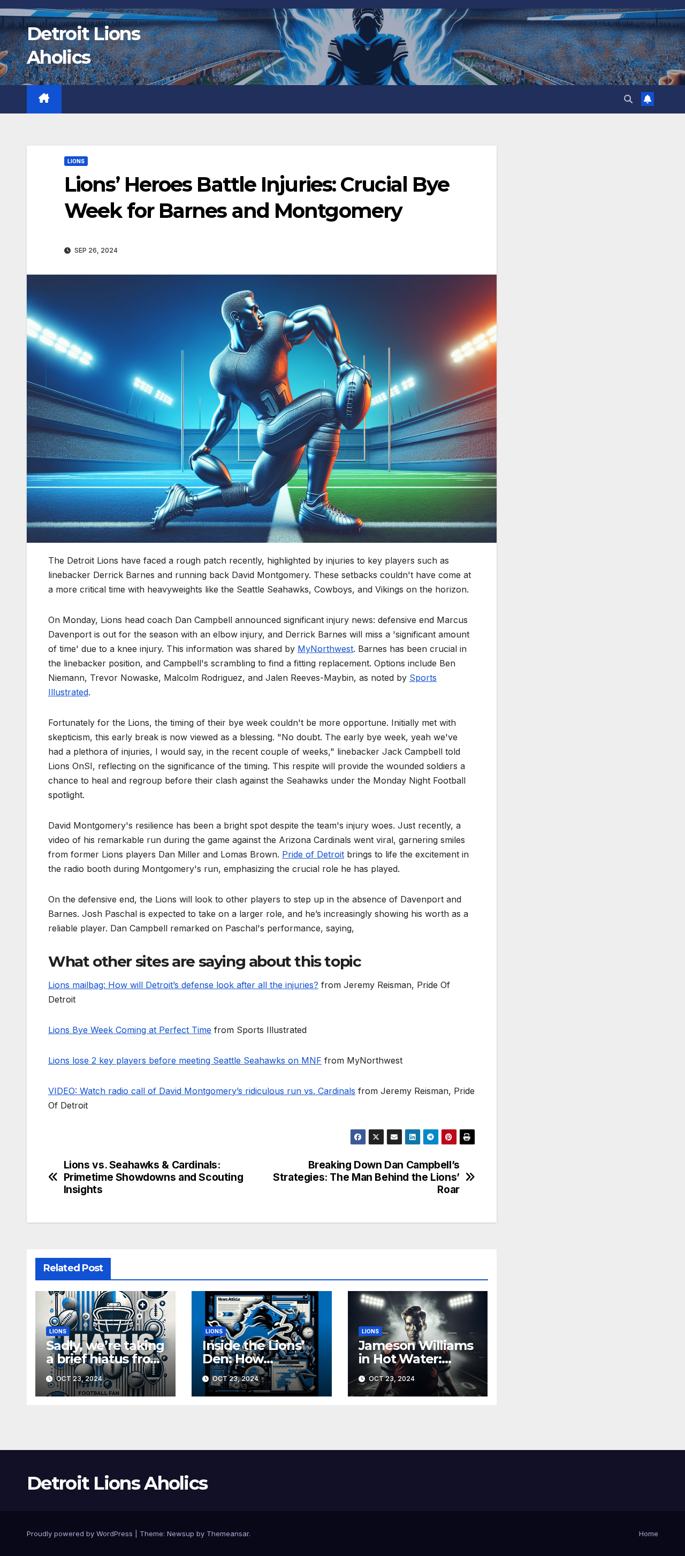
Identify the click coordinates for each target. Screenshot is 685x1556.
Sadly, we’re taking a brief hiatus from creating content (105, 1359)
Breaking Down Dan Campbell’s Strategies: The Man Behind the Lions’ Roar (366, 1177)
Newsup (180, 1533)
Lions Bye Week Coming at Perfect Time (129, 1029)
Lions (76, 161)
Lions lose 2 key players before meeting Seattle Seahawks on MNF (185, 1060)
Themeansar (228, 1533)
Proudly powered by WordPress (81, 1533)
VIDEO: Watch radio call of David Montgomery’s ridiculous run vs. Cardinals (201, 1091)
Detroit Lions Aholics (117, 1483)
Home (648, 1533)
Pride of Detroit (313, 854)
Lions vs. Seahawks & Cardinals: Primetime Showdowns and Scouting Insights (153, 1177)
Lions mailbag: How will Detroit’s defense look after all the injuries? (183, 985)
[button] (628, 99)
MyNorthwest (325, 648)
